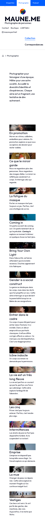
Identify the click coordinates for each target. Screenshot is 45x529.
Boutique (15, 28)
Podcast (36, 3)
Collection (30, 38)
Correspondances (34, 44)
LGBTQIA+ (25, 28)
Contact (5, 28)
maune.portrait (10, 32)
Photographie (24, 3)
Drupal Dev (10, 3)
